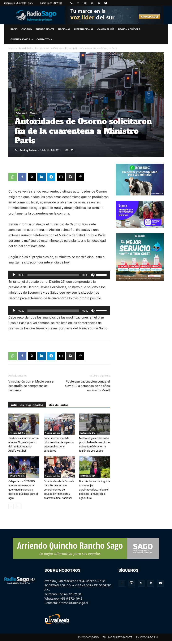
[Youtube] (106, 3)
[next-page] (17, 506)
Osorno (26, 29)
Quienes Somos (20, 39)
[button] (72, 2)
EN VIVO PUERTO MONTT (117, 637)
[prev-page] (11, 506)
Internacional (84, 29)
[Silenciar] (93, 275)
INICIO (14, 29)
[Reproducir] (14, 275)
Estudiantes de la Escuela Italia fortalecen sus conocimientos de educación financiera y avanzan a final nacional (59, 490)
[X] (99, 3)
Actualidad (24, 48)
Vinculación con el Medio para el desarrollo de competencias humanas (31, 386)
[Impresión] (70, 177)
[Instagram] (85, 3)
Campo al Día (105, 29)
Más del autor (58, 405)
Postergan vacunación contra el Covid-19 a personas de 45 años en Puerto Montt (87, 386)
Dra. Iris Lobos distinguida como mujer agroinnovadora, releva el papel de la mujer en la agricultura (94, 490)
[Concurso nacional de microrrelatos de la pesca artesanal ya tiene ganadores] (59, 424)
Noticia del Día (17, 432)
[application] (59, 275)
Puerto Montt (45, 29)
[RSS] (92, 3)
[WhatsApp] (12, 177)
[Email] (61, 177)
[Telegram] (51, 177)
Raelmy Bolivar (28, 150)
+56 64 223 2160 (69, 594)
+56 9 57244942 (71, 598)
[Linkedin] (41, 177)
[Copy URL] (80, 177)
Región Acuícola (129, 29)
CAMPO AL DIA (17, 475)
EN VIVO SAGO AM (147, 637)
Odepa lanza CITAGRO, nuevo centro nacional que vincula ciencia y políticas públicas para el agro (23, 490)
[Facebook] (78, 3)
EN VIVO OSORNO (88, 637)
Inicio (11, 48)
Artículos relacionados (27, 405)
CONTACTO (43, 39)
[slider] (102, 274)
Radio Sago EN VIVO (51, 2)
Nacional (64, 29)
